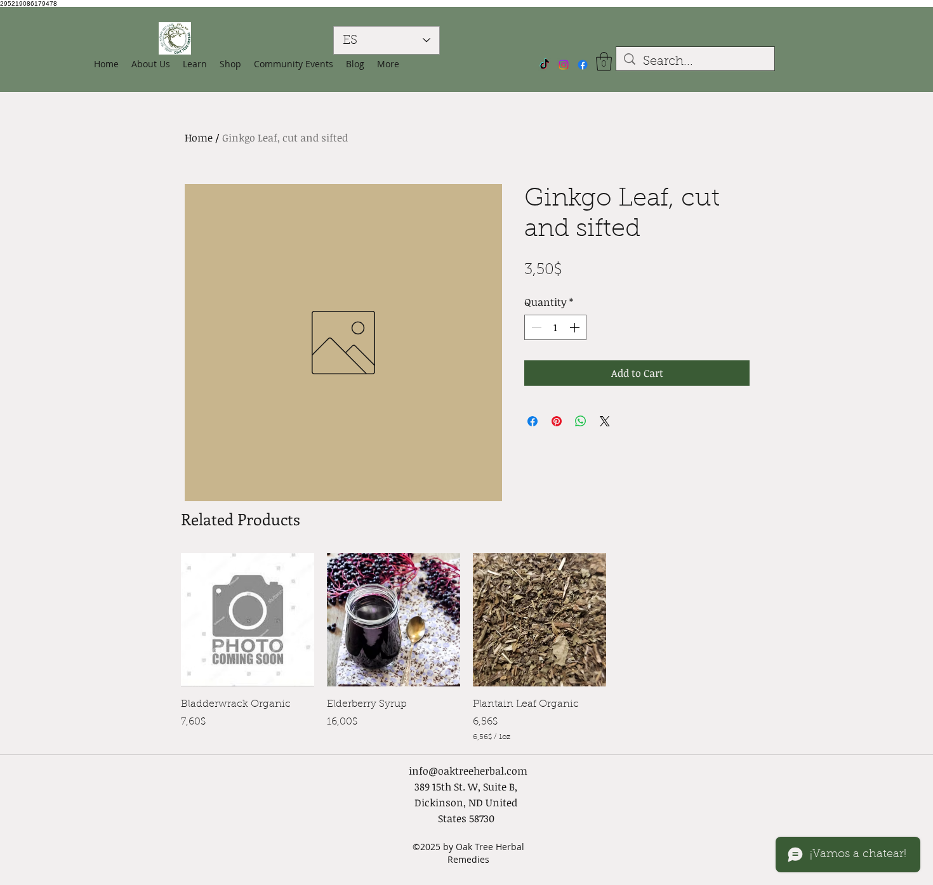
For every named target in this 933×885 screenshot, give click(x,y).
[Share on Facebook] (532, 421)
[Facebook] (582, 64)
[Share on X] (604, 421)
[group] (466, 648)
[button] (230, 64)
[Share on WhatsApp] (580, 421)
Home (199, 138)
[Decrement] (535, 327)
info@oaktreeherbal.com (468, 771)
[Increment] (576, 327)
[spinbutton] (555, 327)
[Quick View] (247, 619)
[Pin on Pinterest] (556, 421)
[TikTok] (544, 64)
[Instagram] (563, 64)
